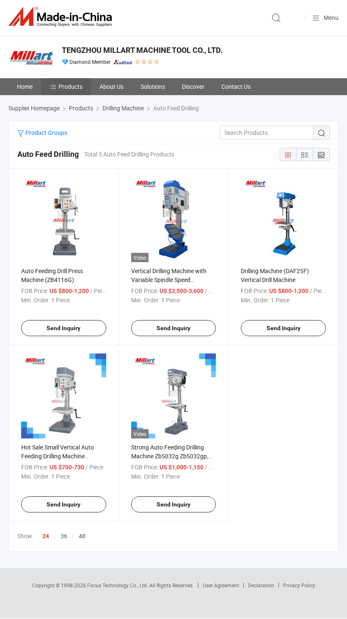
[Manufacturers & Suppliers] (61, 17)
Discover (193, 86)
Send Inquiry (63, 328)
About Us (111, 86)
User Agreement (221, 585)
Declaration (261, 585)
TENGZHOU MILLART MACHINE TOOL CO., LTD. (142, 50)
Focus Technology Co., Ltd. (118, 585)
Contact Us (236, 86)
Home (25, 86)
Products (70, 86)
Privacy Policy (299, 585)
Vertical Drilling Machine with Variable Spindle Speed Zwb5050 (169, 280)
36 (64, 536)
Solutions (152, 86)
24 (45, 536)
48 (82, 536)
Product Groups (45, 133)
